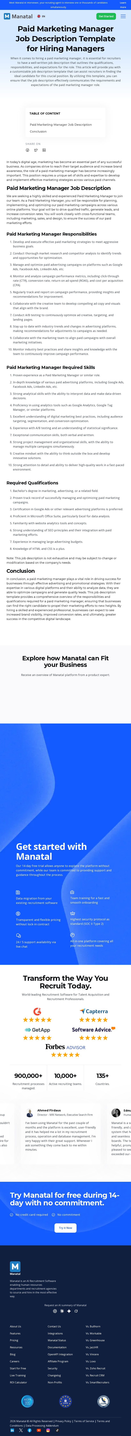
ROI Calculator (18, 1382)
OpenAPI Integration (60, 1354)
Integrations (55, 1333)
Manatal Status (57, 1340)
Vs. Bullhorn (93, 1326)
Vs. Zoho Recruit (95, 1368)
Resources (16, 1347)
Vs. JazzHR (92, 1347)
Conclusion (38, 131)
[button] (41, 16)
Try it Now (65, 1228)
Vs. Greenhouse (95, 1340)
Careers (14, 1361)
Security (52, 1368)
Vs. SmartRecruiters (97, 1382)
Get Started (106, 16)
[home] (18, 16)
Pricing (14, 1340)
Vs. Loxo (91, 1361)
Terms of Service (84, 1421)
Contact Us (54, 1326)
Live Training (18, 1375)
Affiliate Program (58, 1361)
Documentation (57, 1347)
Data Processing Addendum (42, 1425)
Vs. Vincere (92, 1354)
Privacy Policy (63, 1421)
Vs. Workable (93, 1333)
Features (15, 1333)
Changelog (54, 1375)
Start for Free (18, 1368)
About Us (15, 1326)
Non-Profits (55, 1382)
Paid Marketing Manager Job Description (61, 124)
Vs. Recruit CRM (95, 1375)
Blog (12, 1354)
